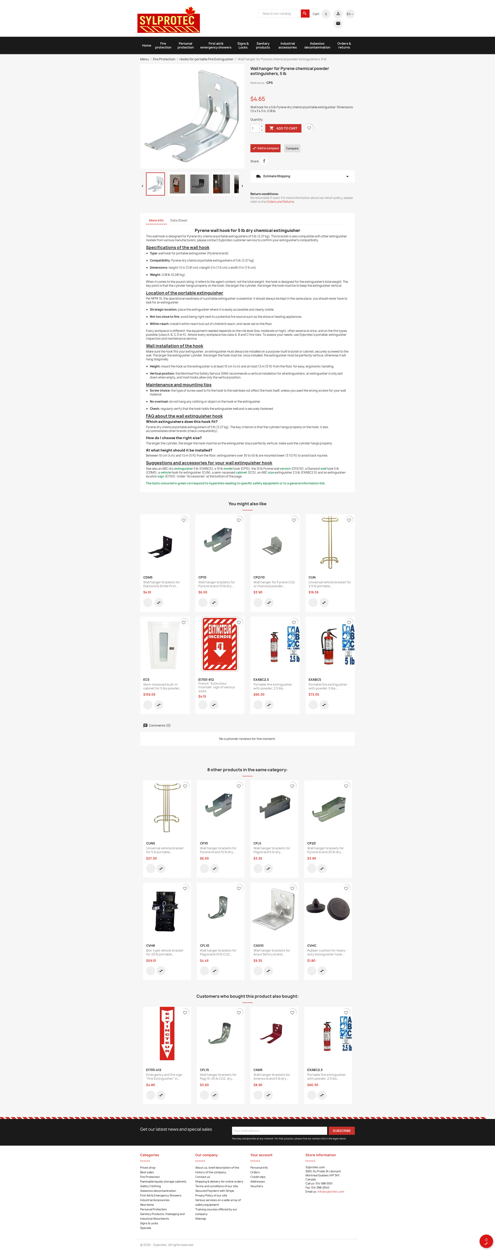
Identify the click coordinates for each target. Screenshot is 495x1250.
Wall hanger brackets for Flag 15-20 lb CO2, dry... (218, 1077)
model (228, 469)
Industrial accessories (287, 45)
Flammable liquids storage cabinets (163, 1181)
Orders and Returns (280, 202)
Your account (261, 1155)
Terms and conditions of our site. (217, 1186)
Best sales (147, 1172)
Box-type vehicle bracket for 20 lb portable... (164, 952)
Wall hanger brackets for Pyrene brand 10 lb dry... (216, 584)
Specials (145, 1228)
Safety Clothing (150, 1186)
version (285, 469)
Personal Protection (153, 1209)
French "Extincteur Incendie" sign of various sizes (216, 687)
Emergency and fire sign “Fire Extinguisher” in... (164, 1077)
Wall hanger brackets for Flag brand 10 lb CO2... (218, 952)
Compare (292, 148)
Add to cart (283, 128)
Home (146, 45)
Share (264, 161)
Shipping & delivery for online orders (219, 1181)
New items (147, 1205)
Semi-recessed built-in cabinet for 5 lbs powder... (162, 686)
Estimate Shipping (302, 176)
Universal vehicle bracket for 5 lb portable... (165, 850)
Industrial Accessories (155, 1200)
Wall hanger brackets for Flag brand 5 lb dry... (271, 850)
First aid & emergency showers (215, 45)
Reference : (258, 83)
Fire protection (163, 45)
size (271, 472)
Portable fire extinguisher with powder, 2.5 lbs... (272, 686)
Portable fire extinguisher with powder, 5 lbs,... (328, 686)
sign (161, 476)
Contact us (202, 1177)
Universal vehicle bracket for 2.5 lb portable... (330, 584)
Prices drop (147, 1167)
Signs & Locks (243, 45)
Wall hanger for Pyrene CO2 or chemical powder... (274, 584)
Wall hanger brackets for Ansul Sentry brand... (271, 952)
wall (323, 469)
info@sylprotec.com (330, 1191)
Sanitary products (263, 45)
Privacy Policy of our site (211, 1195)
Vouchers (256, 1186)
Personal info (259, 1167)
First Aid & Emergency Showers (160, 1195)
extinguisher (183, 469)
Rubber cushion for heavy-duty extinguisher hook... (327, 952)
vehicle (165, 472)
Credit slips (257, 1177)
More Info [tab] (156, 220)
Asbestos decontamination (317, 45)
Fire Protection (150, 1177)
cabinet (241, 472)
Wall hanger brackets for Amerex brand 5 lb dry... (271, 1077)
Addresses (257, 1181)
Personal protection (186, 45)
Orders (255, 1172)
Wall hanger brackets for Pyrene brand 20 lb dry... (325, 850)
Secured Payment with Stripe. (215, 1191)
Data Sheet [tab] (178, 220)
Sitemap (200, 1218)
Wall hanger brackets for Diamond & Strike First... (161, 584)
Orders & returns (344, 45)
